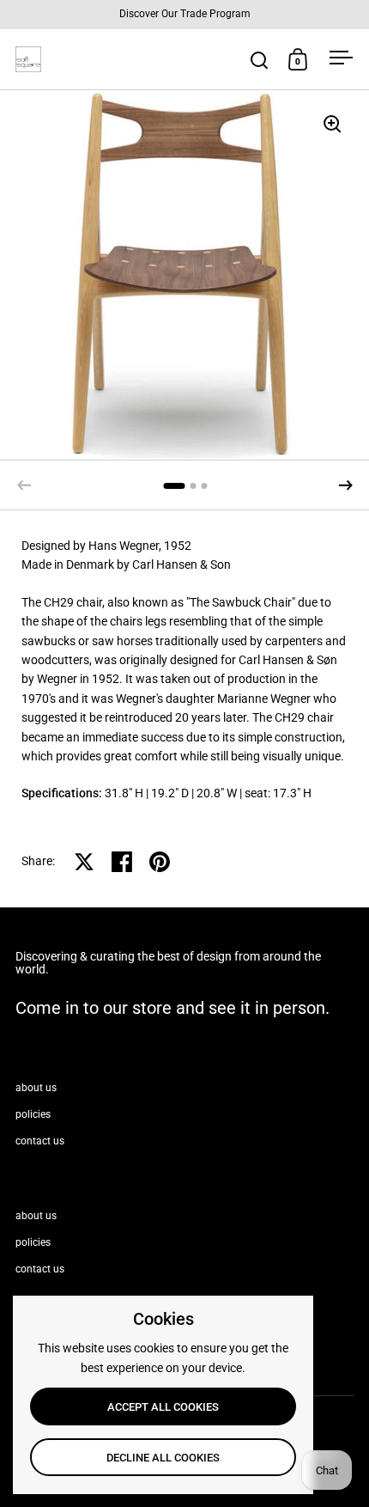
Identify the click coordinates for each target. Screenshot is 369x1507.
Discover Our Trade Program (185, 14)
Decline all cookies (163, 1457)
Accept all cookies (163, 1406)
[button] (346, 485)
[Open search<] (260, 60)
